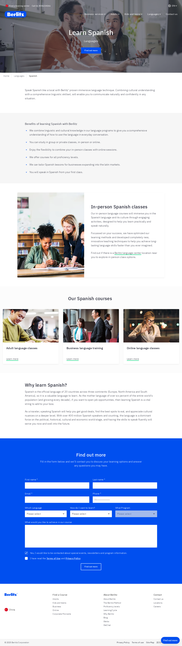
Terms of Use (53, 558)
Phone (97, 493)
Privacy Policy (73, 558)
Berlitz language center (127, 253)
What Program (122, 507)
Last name (99, 479)
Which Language (33, 507)
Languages (19, 76)
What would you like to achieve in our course (48, 522)
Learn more (12, 358)
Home (6, 76)
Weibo (106, 621)
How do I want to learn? (82, 507)
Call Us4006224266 (41, 6)
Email (28, 493)
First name (31, 479)
